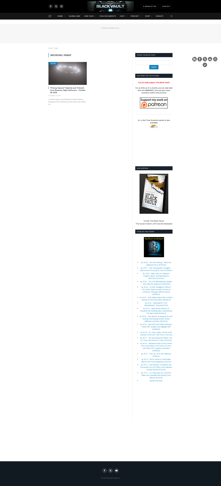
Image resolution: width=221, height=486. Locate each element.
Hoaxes (53, 63)
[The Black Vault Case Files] (110, 6)
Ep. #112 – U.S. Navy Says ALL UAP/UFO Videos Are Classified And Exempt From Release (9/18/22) (156, 375)
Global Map (74, 16)
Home (60, 16)
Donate (159, 16)
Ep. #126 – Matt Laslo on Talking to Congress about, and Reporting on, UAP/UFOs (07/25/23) (156, 275)
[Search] (171, 16)
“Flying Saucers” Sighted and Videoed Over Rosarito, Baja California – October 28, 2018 (68, 90)
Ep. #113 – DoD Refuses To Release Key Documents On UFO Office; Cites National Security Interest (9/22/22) (156, 367)
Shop (147, 16)
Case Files (89, 16)
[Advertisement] (110, 35)
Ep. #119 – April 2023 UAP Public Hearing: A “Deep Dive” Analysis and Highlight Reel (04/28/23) (156, 326)
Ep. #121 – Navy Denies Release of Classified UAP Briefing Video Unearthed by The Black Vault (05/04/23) (156, 310)
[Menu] (49, 16)
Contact (166, 6)
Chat (122, 16)
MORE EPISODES (156, 381)
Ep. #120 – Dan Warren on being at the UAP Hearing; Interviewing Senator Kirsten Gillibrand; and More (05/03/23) (156, 318)
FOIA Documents (108, 16)
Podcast (135, 16)
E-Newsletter (149, 6)
